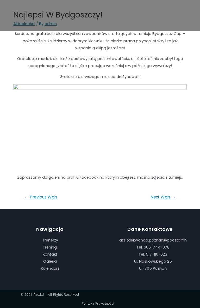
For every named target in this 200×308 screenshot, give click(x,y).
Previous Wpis (40, 197)
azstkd (39, 294)
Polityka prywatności (98, 303)
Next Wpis (163, 197)
